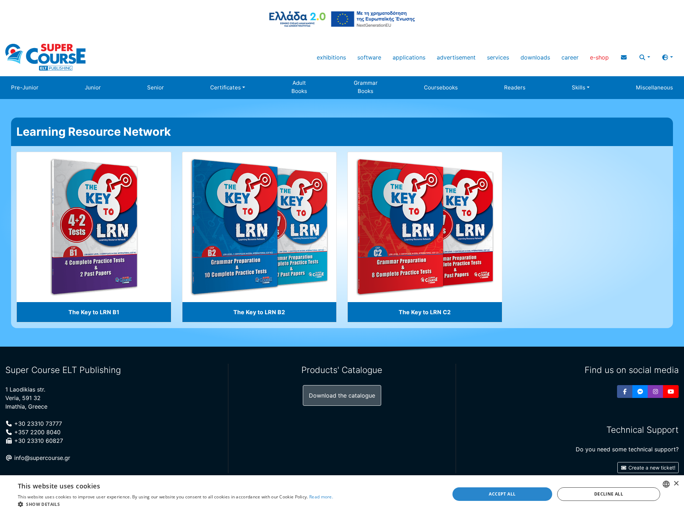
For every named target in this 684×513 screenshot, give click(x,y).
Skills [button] (578, 87)
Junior (93, 87)
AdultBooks (299, 86)
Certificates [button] (225, 87)
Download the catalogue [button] (342, 395)
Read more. (321, 497)
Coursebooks (441, 87)
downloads (535, 57)
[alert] (342, 494)
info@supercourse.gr (41, 457)
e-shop (599, 57)
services (498, 57)
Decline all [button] (608, 494)
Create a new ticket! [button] (651, 468)
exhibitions (331, 57)
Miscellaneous (654, 87)
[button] (644, 57)
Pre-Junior (24, 87)
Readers (514, 87)
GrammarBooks (366, 86)
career (570, 57)
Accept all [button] (502, 494)
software (369, 57)
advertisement (456, 57)
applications (409, 57)
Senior (155, 87)
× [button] (676, 483)
